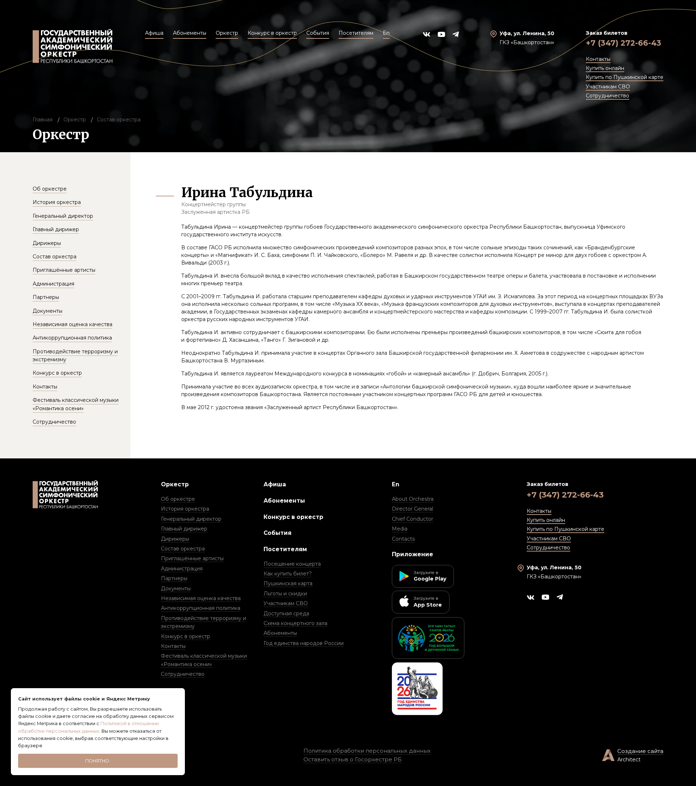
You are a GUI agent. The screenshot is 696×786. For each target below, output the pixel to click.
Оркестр (74, 119)
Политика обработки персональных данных (367, 750)
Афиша (275, 484)
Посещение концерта (292, 564)
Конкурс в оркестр (57, 373)
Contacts (403, 539)
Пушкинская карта (288, 583)
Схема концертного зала (295, 623)
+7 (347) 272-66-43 (623, 42)
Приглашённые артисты (64, 270)
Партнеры (46, 297)
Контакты (598, 59)
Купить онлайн (605, 68)
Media (399, 528)
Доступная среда (286, 613)
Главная (43, 119)
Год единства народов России (304, 643)
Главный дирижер (56, 229)
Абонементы (284, 500)
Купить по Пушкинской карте (624, 77)
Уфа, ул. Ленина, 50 (527, 33)
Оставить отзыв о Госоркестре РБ (352, 759)
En (395, 484)
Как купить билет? (288, 573)
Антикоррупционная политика (72, 337)
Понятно (97, 761)
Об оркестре (50, 189)
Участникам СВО (608, 86)
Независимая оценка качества (72, 324)
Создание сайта (640, 751)
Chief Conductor (412, 519)
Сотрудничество (607, 95)
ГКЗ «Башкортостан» (527, 42)
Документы (47, 311)
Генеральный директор (63, 216)
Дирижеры (47, 243)
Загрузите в (430, 576)
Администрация (53, 283)
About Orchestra (413, 499)
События (277, 532)
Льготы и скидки (285, 593)
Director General (412, 509)
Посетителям (285, 549)
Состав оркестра (119, 119)
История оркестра (57, 202)
